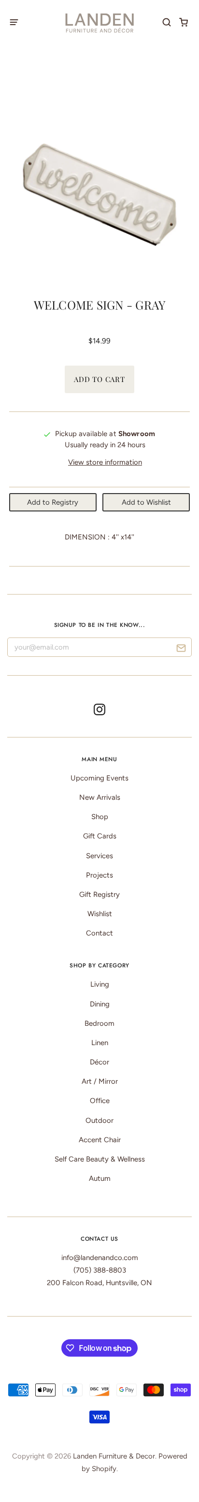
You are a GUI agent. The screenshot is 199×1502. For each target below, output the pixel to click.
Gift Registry (99, 894)
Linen (99, 1042)
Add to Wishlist (146, 502)
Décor (99, 1062)
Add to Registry (52, 502)
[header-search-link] (166, 22)
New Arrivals (99, 797)
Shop (99, 816)
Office (100, 1100)
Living (99, 984)
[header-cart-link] (183, 22)
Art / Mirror (100, 1081)
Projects (99, 875)
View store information (105, 462)
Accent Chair (100, 1139)
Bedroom (99, 1023)
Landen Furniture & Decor (114, 1456)
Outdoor (99, 1120)
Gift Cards (99, 836)
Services (99, 855)
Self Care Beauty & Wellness (100, 1159)
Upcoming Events (99, 778)
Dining (100, 1004)
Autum (100, 1178)
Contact (99, 933)
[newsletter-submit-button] (181, 649)
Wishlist (99, 913)
